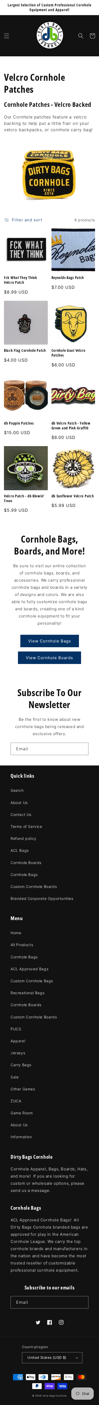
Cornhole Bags (24, 874)
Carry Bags (21, 1065)
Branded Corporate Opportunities (42, 898)
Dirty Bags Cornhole (55, 1395)
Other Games (23, 1089)
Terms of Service (26, 826)
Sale (14, 1077)
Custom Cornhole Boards (34, 886)
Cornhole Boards (26, 862)
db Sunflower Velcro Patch (72, 496)
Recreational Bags (27, 993)
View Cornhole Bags (49, 641)
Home (16, 932)
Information (21, 1137)
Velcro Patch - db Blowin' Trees (24, 498)
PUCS (16, 1029)
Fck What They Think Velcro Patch (20, 280)
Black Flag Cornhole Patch (25, 350)
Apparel (18, 1041)
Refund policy (23, 838)
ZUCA (16, 1101)
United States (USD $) (46, 1357)
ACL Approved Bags (29, 969)
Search (17, 790)
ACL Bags (20, 850)
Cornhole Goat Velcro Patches (68, 353)
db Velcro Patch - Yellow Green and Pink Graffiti (71, 425)
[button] (6, 36)
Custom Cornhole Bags (32, 981)
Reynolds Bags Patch (67, 277)
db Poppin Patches (19, 423)
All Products (22, 944)
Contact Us (21, 814)
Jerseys (18, 1053)
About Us (19, 802)
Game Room (22, 1113)
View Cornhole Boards (49, 657)
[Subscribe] (82, 749)
